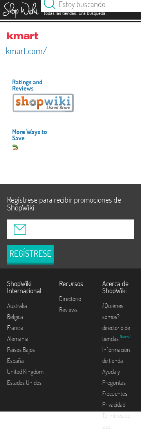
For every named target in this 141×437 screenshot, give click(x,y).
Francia (15, 328)
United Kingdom (25, 371)
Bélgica (15, 317)
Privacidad (113, 404)
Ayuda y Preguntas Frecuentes (114, 382)
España (15, 360)
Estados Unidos (24, 382)
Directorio (70, 299)
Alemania (18, 339)
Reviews (68, 310)
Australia (17, 306)
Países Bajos (21, 350)
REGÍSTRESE (30, 253)
